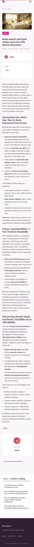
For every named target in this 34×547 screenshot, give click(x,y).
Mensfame (6, 525)
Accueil (4, 9)
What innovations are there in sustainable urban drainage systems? (16, 507)
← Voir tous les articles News (12, 461)
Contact (20, 536)
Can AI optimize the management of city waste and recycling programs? (16, 492)
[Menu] (30, 1)
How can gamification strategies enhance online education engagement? (14, 500)
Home (3, 536)
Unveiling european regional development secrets (13, 486)
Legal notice (11, 536)
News (10, 9)
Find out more (20, 300)
